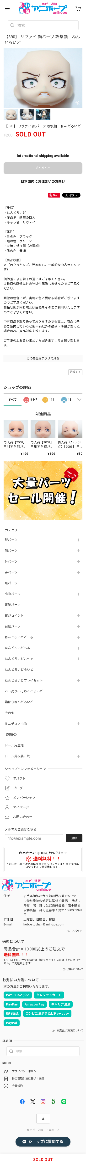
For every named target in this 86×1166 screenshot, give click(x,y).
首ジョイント (14, 615)
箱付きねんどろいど (19, 702)
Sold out (43, 168)
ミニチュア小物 (16, 724)
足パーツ (11, 583)
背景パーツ (13, 605)
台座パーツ (13, 626)
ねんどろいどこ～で (19, 659)
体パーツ (11, 561)
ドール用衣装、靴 (17, 756)
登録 (74, 838)
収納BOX (11, 734)
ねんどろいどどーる (19, 637)
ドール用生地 (14, 745)
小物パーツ (13, 594)
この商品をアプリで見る (43, 358)
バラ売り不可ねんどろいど (24, 691)
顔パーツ (11, 550)
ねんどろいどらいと (19, 669)
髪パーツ (11, 540)
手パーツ (11, 572)
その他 (9, 713)
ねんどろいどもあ (17, 648)
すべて (12, 399)
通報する (75, 371)
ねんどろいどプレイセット (24, 680)
